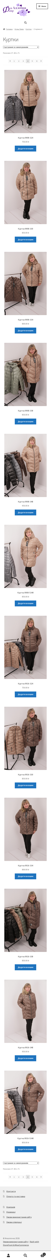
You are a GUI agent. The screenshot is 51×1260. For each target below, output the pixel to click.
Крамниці (10, 1212)
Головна (9, 29)
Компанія (10, 1207)
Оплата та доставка (15, 1196)
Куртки (29, 29)
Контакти (11, 1191)
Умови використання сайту (19, 1217)
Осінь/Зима (19, 29)
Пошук (25, 1255)
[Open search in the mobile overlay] (25, 22)
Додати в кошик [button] (25, 148)
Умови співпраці (14, 1222)
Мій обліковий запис (8, 1255)
